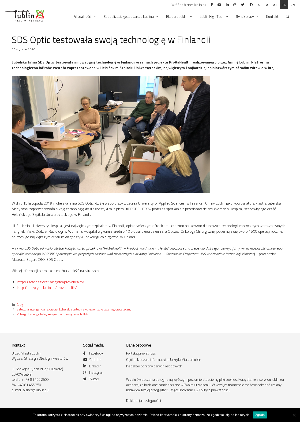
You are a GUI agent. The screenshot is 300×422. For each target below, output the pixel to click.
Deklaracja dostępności (143, 400)
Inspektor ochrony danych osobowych (154, 366)
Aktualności (82, 16)
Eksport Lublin (177, 16)
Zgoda (260, 415)
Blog (20, 304)
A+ (275, 4)
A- (259, 4)
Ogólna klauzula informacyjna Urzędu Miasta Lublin (163, 359)
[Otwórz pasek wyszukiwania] (287, 16)
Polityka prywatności (141, 353)
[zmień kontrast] (251, 4)
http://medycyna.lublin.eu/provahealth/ (47, 287)
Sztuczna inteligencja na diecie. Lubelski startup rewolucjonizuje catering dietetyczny (74, 309)
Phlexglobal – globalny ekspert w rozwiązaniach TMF (52, 314)
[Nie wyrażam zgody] (294, 415)
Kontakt (272, 16)
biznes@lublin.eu (36, 390)
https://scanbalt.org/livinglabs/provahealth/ (50, 282)
